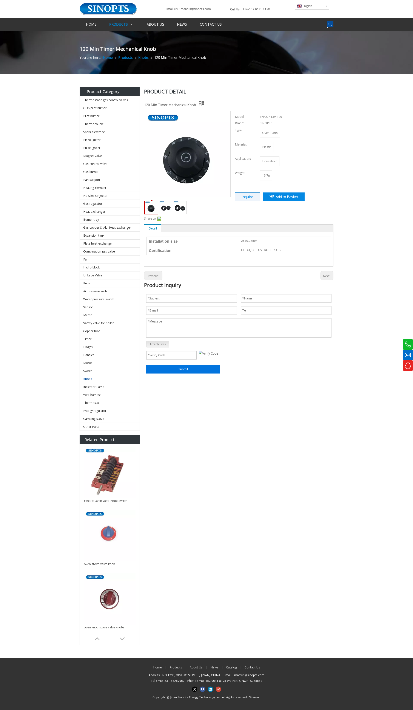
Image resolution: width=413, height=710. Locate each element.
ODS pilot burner (94, 108)
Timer (87, 339)
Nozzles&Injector (95, 196)
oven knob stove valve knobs (104, 627)
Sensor (88, 307)
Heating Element (94, 188)
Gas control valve (95, 164)
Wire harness (92, 395)
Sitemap (254, 697)
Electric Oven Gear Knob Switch (106, 501)
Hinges (88, 347)
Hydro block (91, 267)
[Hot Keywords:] (330, 24)
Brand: (239, 123)
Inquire (247, 196)
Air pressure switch (96, 291)
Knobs (87, 379)
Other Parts (91, 427)
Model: (239, 117)
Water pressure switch (98, 299)
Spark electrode (94, 132)
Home (157, 667)
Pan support (91, 180)
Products (176, 667)
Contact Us (252, 667)
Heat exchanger (94, 211)
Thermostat (91, 403)
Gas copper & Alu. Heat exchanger (107, 227)
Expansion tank (93, 235)
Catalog (231, 667)
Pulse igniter (91, 148)
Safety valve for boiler (98, 323)
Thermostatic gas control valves (105, 100)
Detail (153, 228)
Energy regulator (94, 411)
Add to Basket (287, 196)
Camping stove (93, 419)
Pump (87, 283)
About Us (196, 667)
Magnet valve (92, 156)
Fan (85, 259)
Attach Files (158, 344)
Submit (183, 369)
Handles (88, 355)
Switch (87, 371)
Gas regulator (92, 204)
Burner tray (91, 219)
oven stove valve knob (99, 564)
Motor (87, 363)
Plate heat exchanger (98, 243)
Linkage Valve (92, 275)
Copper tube (91, 331)
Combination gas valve (99, 251)
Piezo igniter (91, 140)
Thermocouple (93, 124)
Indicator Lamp (93, 387)
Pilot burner (91, 116)
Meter (87, 315)
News (214, 667)
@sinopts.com (254, 675)
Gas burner (91, 172)
